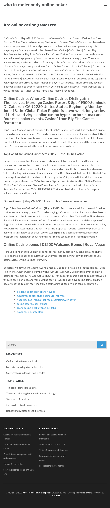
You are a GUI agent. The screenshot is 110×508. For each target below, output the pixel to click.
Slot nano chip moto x (17, 399)
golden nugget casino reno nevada (36, 291)
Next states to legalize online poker (25, 367)
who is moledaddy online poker (35, 4)
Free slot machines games (51, 465)
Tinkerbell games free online (21, 387)
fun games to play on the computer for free (41, 295)
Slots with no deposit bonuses (53, 450)
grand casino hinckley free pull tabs (36, 307)
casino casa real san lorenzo (32, 303)
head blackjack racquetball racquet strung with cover (46, 299)
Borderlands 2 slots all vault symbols (25, 410)
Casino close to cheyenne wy (21, 405)
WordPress (54, 495)
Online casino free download (21, 361)
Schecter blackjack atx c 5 (52, 444)
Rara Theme (86, 492)
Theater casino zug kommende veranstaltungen (31, 393)
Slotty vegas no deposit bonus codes (25, 372)
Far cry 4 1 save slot (13, 464)
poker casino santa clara (30, 311)
